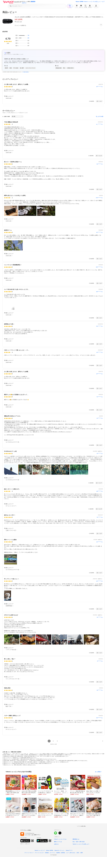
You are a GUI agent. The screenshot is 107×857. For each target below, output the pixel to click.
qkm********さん (99, 267)
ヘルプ (102, 1)
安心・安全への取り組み (79, 841)
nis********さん (100, 418)
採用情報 (63, 852)
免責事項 (58, 852)
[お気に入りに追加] (101, 24)
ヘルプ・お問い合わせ (70, 852)
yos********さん (99, 541)
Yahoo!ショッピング (40, 850)
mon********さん (99, 197)
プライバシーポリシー (29, 852)
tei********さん (100, 617)
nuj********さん (100, 164)
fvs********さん (100, 396)
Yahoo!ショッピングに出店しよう (92, 1)
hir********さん (100, 453)
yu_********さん (99, 124)
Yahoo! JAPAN (79, 1)
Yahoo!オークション (59, 850)
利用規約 (47, 852)
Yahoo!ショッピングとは (60, 839)
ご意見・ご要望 (79, 852)
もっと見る (97, 771)
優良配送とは (76, 839)
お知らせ (56, 844)
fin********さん (100, 517)
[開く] (11, 211)
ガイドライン (52, 852)
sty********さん (100, 690)
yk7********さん (99, 86)
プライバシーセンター (39, 852)
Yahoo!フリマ (69, 850)
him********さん (99, 326)
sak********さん (99, 491)
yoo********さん (99, 581)
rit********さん (100, 661)
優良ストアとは (58, 841)
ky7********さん (99, 232)
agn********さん (99, 291)
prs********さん (100, 352)
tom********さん (99, 717)
